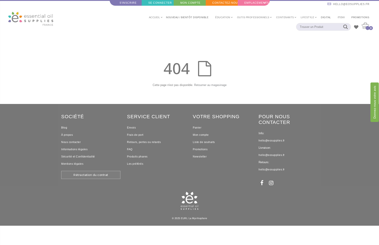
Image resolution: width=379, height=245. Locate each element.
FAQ (129, 149)
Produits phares (137, 156)
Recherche (345, 26)
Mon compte (190, 2)
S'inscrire (128, 2)
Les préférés (135, 163)
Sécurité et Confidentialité (78, 156)
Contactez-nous (225, 2)
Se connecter (160, 2)
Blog (64, 127)
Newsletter (200, 156)
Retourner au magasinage (210, 85)
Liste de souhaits (204, 142)
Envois (131, 127)
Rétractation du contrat (90, 175)
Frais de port (135, 134)
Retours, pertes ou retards (144, 142)
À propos (67, 134)
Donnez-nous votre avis (374, 102)
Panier (197, 127)
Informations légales (74, 149)
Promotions (200, 149)
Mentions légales (72, 163)
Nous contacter (71, 142)
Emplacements (256, 2)
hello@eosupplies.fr (351, 4)
